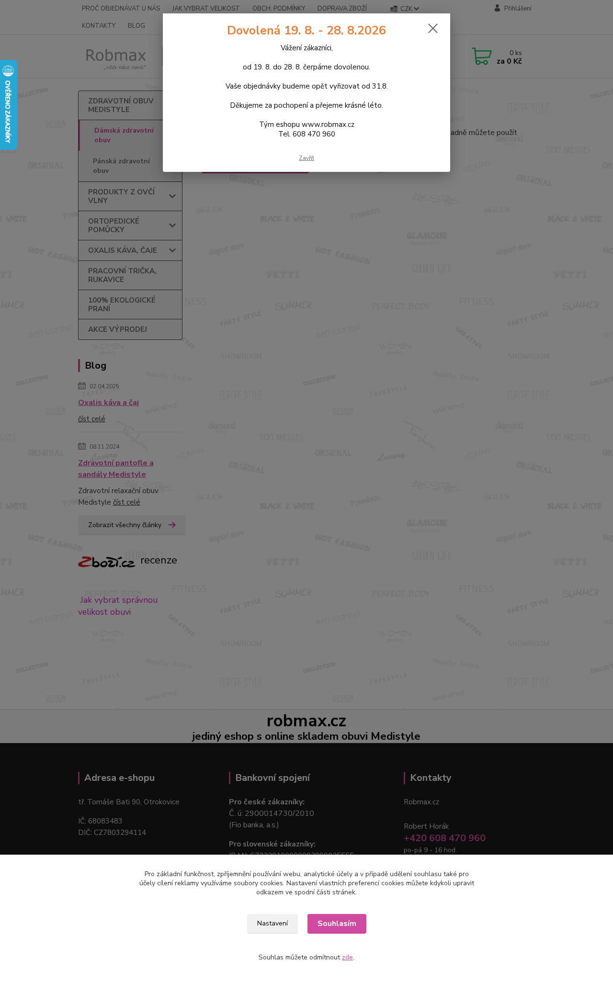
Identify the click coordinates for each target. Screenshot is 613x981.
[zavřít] (433, 28)
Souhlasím (337, 923)
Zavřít (306, 158)
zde (347, 957)
